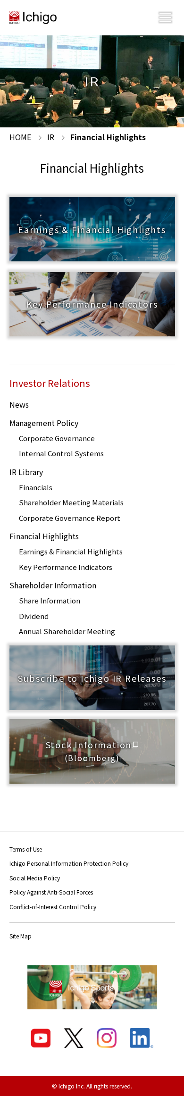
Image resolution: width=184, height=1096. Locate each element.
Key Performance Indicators (65, 567)
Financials (35, 487)
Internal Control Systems (61, 453)
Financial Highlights (44, 536)
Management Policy (43, 422)
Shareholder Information (52, 585)
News (19, 404)
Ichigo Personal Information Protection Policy (68, 863)
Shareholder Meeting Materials (71, 502)
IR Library (26, 471)
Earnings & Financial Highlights (71, 551)
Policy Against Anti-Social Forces (51, 892)
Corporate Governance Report (69, 518)
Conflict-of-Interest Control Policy (52, 907)
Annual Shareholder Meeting (67, 631)
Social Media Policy (34, 878)
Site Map (20, 936)
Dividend (34, 616)
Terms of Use (25, 849)
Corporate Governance (57, 438)
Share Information (49, 600)
